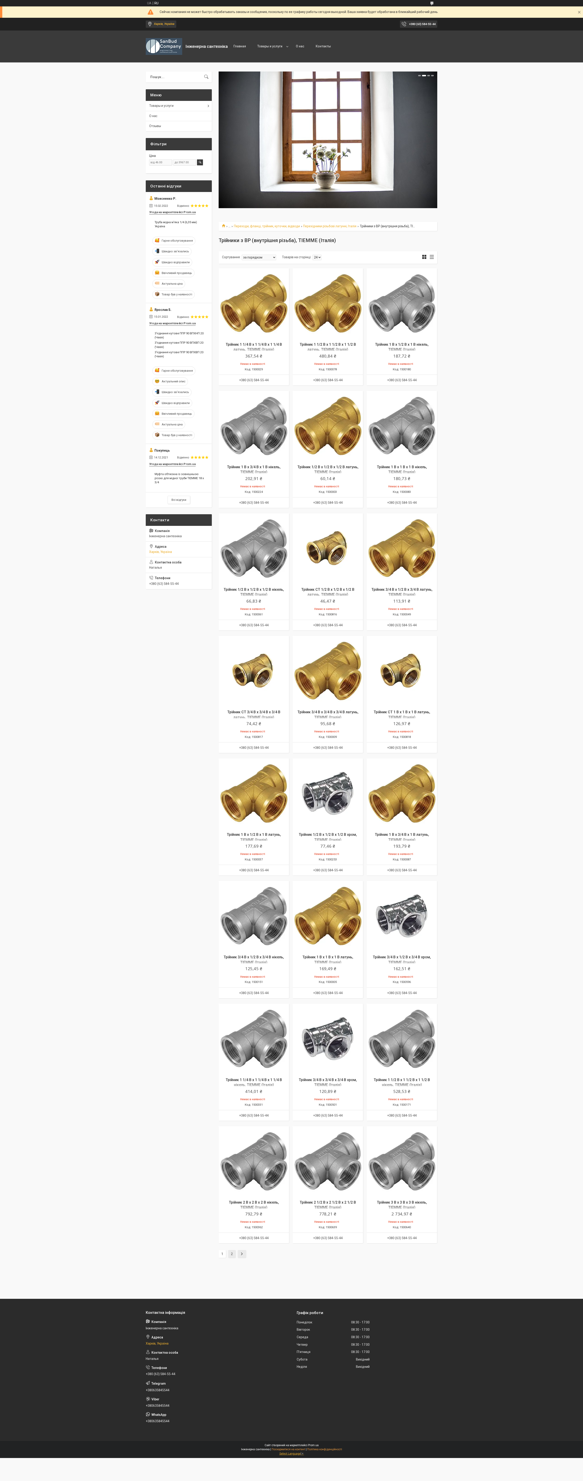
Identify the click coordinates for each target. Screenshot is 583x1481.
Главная (239, 46)
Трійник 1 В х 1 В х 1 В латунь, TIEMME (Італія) (327, 959)
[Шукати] (206, 77)
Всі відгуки (178, 499)
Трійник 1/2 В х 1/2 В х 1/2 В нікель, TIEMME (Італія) (254, 592)
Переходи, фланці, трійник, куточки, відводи (267, 226)
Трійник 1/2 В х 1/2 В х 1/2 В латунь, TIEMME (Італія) (327, 469)
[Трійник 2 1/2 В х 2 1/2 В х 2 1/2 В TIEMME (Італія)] (328, 1161)
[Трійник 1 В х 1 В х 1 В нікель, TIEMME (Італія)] (402, 426)
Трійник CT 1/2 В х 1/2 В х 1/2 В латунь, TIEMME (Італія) (327, 592)
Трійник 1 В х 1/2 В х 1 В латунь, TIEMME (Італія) (254, 837)
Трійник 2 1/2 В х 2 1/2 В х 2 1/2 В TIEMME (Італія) (328, 1205)
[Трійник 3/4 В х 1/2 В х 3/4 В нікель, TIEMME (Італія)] (254, 916)
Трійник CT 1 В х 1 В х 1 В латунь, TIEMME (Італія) (402, 714)
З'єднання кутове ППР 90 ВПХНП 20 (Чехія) (179, 335)
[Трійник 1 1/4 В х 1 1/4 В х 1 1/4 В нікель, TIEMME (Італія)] (254, 1039)
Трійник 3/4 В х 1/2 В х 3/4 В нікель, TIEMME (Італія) (254, 959)
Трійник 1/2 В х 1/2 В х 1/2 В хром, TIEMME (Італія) (328, 837)
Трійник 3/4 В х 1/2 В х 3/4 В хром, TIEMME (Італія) (402, 959)
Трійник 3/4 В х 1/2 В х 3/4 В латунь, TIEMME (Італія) (401, 592)
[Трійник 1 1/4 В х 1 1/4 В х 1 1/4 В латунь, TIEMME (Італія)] (254, 303)
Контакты (323, 46)
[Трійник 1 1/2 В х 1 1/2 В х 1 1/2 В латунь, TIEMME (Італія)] (328, 303)
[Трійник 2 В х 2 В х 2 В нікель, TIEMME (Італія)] (254, 1161)
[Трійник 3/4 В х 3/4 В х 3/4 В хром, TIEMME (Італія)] (328, 1039)
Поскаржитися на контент (288, 1449)
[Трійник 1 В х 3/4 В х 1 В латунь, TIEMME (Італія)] (402, 793)
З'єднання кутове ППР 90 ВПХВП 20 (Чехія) (179, 344)
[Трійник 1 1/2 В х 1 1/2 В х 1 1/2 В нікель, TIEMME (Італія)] (402, 1039)
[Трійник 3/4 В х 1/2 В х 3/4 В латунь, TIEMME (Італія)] (402, 548)
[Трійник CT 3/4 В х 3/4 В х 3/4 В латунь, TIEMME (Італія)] (254, 671)
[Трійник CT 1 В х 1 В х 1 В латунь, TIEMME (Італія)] (402, 671)
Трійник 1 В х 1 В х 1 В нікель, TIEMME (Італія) (402, 469)
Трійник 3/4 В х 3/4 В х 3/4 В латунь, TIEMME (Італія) (327, 714)
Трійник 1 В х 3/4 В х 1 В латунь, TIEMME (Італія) (402, 837)
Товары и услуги (269, 46)
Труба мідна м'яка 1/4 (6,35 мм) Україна (176, 224)
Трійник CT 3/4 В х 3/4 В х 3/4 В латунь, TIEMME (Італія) (253, 714)
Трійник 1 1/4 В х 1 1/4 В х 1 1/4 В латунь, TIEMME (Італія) (254, 347)
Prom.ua (313, 1445)
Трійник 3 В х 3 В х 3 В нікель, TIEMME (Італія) (402, 1205)
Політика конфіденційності (324, 1449)
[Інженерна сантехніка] (164, 46)
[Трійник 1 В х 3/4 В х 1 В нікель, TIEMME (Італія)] (254, 426)
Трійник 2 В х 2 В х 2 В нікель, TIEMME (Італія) (254, 1205)
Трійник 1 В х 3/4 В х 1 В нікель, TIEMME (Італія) (254, 469)
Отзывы (155, 126)
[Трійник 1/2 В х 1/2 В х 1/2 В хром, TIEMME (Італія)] (328, 793)
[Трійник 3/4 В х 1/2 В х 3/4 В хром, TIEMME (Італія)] (402, 916)
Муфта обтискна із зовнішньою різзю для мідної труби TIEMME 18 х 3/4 (179, 478)
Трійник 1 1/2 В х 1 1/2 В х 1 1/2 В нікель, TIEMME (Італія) (402, 1082)
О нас (300, 46)
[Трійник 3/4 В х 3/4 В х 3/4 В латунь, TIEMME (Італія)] (328, 671)
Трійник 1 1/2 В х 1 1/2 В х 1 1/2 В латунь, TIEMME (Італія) (328, 347)
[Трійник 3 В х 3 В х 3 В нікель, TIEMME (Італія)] (402, 1161)
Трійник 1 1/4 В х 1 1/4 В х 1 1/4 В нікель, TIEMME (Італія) (254, 1082)
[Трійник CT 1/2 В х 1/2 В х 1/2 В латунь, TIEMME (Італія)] (328, 548)
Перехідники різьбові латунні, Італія (329, 226)
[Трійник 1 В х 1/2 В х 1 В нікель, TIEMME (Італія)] (402, 303)
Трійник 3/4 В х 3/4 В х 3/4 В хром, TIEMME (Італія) (328, 1082)
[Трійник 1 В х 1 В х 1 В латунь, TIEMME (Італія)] (328, 916)
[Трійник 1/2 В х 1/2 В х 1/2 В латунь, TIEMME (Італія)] (328, 426)
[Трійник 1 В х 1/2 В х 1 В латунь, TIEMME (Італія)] (254, 793)
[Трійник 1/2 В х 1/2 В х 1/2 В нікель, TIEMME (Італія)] (254, 548)
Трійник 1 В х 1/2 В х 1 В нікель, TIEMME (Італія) (402, 347)
